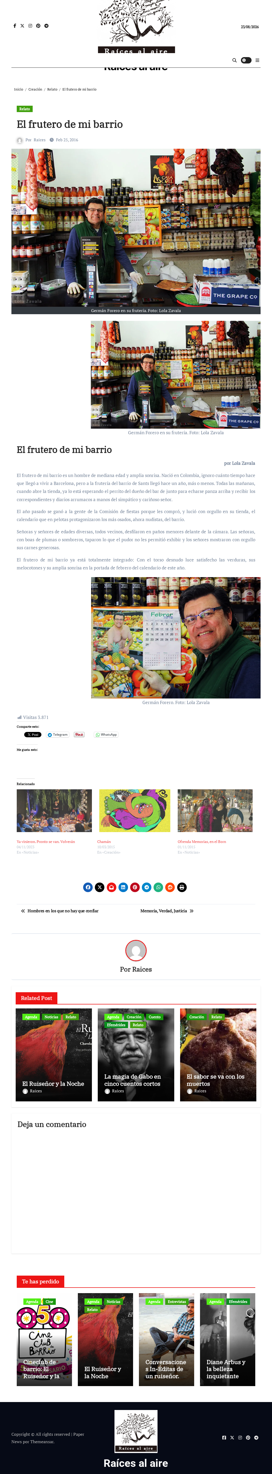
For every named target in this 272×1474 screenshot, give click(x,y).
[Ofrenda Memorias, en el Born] (215, 810)
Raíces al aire (136, 1463)
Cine (49, 1301)
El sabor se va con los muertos (216, 1079)
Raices (40, 139)
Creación (134, 1016)
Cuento (155, 1016)
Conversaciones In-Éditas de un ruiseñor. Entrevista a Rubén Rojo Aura (166, 1379)
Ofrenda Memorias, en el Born (202, 841)
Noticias (51, 1016)
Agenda (31, 1016)
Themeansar (41, 1442)
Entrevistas (177, 1301)
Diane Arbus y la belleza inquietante (226, 1369)
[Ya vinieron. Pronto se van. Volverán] (54, 810)
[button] (257, 60)
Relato (24, 108)
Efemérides (116, 1024)
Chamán (104, 841)
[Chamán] (134, 810)
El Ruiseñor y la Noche (53, 1083)
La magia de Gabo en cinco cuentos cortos (132, 1079)
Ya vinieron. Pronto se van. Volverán (46, 841)
